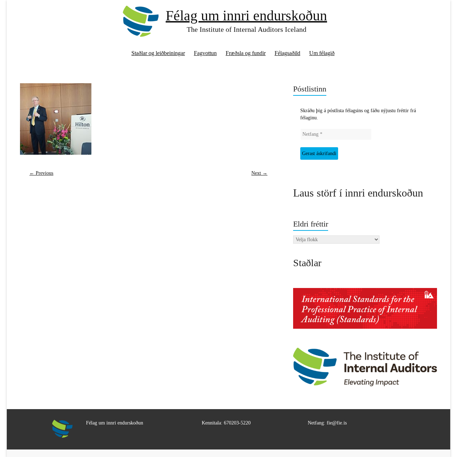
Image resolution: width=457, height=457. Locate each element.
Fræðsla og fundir (246, 53)
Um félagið (322, 53)
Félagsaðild (287, 53)
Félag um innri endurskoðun (246, 16)
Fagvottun (205, 53)
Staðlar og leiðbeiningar (158, 53)
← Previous (41, 173)
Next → (259, 173)
